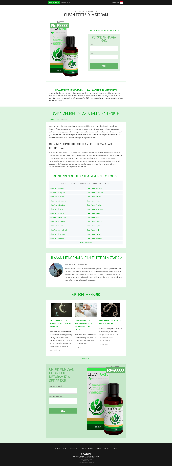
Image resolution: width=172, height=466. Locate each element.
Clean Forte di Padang (93, 217)
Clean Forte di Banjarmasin (95, 209)
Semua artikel (86, 358)
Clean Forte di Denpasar (57, 192)
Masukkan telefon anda (56, 396)
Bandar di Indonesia (86, 242)
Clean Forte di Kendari (93, 234)
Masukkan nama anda (55, 386)
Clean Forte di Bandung (57, 213)
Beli (104, 66)
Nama (91, 44)
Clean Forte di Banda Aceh (58, 217)
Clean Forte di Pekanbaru (94, 205)
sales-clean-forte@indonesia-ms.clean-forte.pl (86, 456)
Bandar (99, 448)
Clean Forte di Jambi (93, 230)
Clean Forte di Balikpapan (94, 188)
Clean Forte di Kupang (94, 226)
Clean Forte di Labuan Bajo (95, 192)
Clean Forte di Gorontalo (57, 234)
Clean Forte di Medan (93, 201)
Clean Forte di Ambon (57, 209)
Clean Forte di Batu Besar (57, 205)
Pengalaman (74, 448)
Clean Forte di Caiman (57, 226)
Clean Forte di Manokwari (94, 238)
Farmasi (57, 448)
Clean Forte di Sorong (93, 213)
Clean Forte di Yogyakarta (58, 201)
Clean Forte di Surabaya (94, 197)
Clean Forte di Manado (57, 197)
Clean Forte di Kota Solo (94, 222)
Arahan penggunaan (87, 448)
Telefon (92, 53)
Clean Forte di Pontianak (57, 222)
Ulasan (65, 448)
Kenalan (114, 448)
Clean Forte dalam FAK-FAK (58, 230)
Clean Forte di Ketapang (57, 238)
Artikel (107, 448)
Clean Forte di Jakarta (57, 188)
